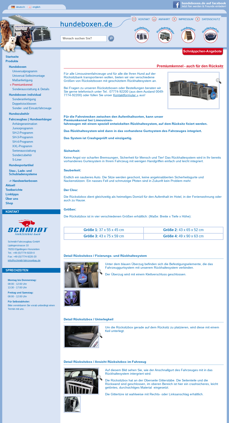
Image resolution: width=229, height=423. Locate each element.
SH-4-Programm (22, 141)
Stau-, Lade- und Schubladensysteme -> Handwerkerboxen (23, 176)
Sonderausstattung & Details (30, 89)
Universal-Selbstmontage (28, 75)
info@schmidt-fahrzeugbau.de (24, 260)
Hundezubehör (19, 113)
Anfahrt (164, 19)
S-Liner (16, 159)
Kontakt (144, 19)
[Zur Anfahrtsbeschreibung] (154, 19)
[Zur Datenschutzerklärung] (197, 19)
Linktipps (12, 194)
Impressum (186, 19)
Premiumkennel (22, 84)
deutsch (20, 7)
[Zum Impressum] (174, 19)
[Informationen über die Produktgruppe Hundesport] (188, 42)
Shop (9, 203)
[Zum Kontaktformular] (134, 19)
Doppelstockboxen (24, 103)
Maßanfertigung (22, 80)
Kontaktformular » (125, 95)
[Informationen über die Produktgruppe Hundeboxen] (141, 42)
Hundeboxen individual (25, 94)
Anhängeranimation (24, 123)
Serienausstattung (24, 150)
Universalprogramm (24, 71)
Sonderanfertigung (24, 99)
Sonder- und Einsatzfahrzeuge (31, 108)
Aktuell (10, 185)
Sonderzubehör (22, 155)
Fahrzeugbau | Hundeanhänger (30, 119)
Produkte (12, 61)
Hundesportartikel (21, 165)
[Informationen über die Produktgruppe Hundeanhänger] (165, 42)
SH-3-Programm (22, 137)
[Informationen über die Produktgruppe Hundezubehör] (210, 42)
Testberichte (14, 189)
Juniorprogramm (22, 128)
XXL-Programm (22, 146)
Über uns (12, 198)
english (36, 7)
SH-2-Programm (22, 132)
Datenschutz (211, 19)
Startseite (12, 56)
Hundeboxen (17, 66)
